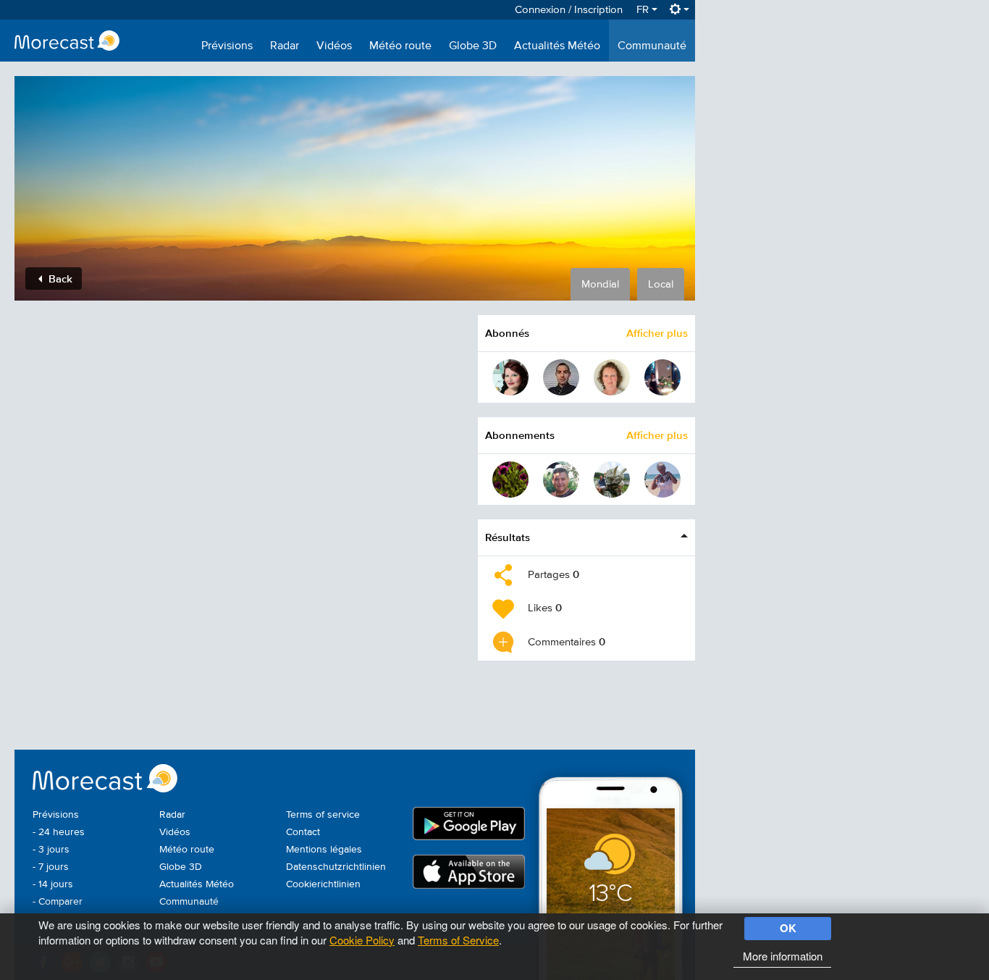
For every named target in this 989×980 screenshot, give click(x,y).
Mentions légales (324, 850)
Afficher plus (657, 333)
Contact (303, 832)
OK (788, 928)
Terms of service (323, 815)
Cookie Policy (362, 939)
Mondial (600, 284)
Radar (284, 46)
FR (644, 9)
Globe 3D (473, 46)
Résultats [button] (507, 537)
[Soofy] (510, 479)
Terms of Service (458, 939)
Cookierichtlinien (323, 884)
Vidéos (334, 46)
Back (59, 278)
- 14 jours (53, 884)
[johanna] (612, 377)
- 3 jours (51, 850)
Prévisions (227, 46)
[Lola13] (662, 479)
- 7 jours (51, 867)
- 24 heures (59, 832)
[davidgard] (561, 377)
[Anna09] (662, 377)
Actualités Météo (557, 46)
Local (660, 284)
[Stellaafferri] (510, 377)
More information (782, 955)
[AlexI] (561, 479)
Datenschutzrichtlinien (336, 867)
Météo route (400, 46)
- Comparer (58, 902)
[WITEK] (612, 479)
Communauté (652, 46)
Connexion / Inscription (569, 9)
